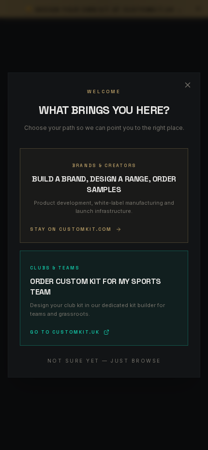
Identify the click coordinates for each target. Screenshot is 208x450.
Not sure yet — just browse (104, 361)
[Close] (187, 85)
